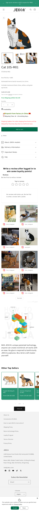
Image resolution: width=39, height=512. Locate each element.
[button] (4, 10)
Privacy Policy (8, 443)
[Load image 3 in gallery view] (31, 58)
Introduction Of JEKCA (10, 419)
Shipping (10, 94)
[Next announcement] (36, 3)
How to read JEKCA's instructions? (14, 423)
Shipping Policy (8, 427)
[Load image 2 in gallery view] (19, 58)
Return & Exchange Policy (11, 431)
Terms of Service (8, 439)
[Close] (37, 498)
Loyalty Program (8, 435)
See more (19, 298)
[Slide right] (23, 404)
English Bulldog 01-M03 (9, 391)
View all (19, 409)
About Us (6, 415)
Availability (7, 109)
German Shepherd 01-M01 (25, 391)
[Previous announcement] (3, 3)
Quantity (3, 101)
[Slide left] (16, 404)
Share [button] (5, 135)
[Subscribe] (29, 482)
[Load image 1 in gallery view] (7, 58)
